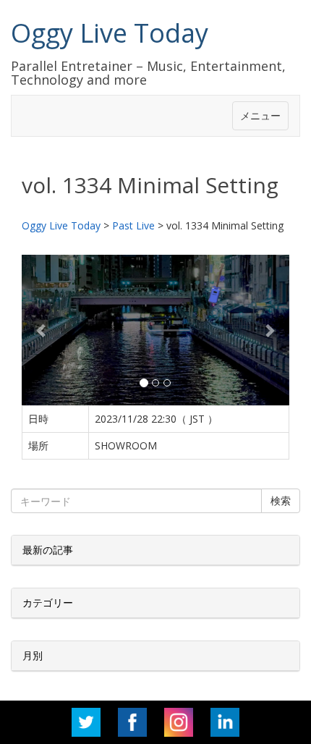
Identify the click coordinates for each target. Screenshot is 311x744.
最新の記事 (47, 550)
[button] (42, 330)
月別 (32, 655)
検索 (280, 500)
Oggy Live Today (109, 33)
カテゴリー (47, 602)
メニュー (260, 115)
